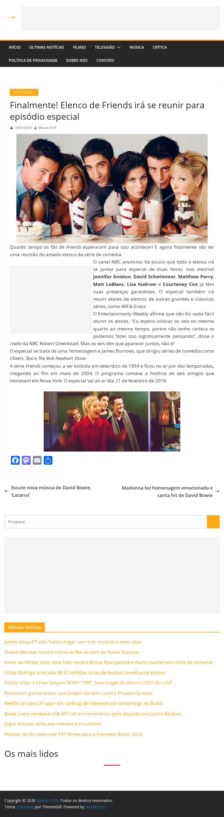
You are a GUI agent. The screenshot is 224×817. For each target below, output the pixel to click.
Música (136, 47)
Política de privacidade (33, 60)
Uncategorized (24, 92)
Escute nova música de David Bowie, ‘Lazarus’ (51, 491)
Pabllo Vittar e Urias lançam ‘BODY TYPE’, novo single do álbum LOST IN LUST (88, 683)
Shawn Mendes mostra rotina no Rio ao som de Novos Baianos (71, 652)
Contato (105, 60)
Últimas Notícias (46, 47)
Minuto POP (47, 127)
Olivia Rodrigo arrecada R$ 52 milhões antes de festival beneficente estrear (85, 672)
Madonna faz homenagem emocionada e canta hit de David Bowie (167, 491)
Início (14, 47)
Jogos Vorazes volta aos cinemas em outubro (52, 724)
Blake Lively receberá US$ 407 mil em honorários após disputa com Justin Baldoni (92, 713)
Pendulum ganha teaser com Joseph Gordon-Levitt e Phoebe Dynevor (78, 693)
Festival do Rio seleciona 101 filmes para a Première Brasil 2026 (73, 734)
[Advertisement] (120, 19)
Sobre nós (77, 60)
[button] (118, 47)
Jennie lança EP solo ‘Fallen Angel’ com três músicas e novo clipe (73, 642)
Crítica (160, 47)
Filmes (79, 47)
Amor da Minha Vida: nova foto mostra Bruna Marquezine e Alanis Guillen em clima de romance (108, 662)
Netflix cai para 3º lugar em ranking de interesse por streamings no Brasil (83, 703)
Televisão (105, 47)
